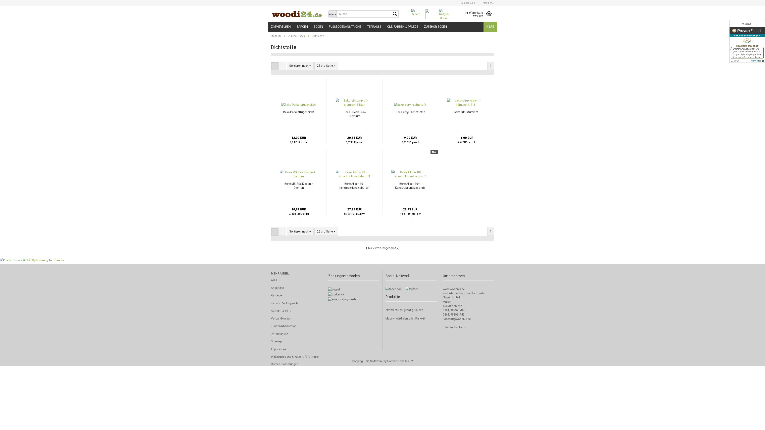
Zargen (302, 26)
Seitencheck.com (455, 327)
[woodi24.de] (296, 14)
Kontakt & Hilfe (281, 311)
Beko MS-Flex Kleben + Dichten (298, 185)
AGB (274, 280)
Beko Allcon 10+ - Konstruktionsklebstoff (410, 185)
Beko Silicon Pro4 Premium (355, 114)
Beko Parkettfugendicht (298, 112)
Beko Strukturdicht (466, 112)
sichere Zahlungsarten (285, 303)
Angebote (277, 288)
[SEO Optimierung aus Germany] (43, 260)
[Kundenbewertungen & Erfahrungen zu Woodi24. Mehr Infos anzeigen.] (747, 41)
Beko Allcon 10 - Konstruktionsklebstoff (354, 185)
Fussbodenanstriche (345, 26)
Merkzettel (488, 3)
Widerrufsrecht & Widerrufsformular (295, 357)
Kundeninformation (283, 326)
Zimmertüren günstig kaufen (404, 310)
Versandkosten (281, 318)
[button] (275, 66)
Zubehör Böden (435, 26)
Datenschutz (279, 334)
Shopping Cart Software (367, 361)
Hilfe (490, 26)
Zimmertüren (281, 26)
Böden (318, 26)
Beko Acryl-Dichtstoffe (410, 112)
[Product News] (11, 260)
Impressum (278, 349)
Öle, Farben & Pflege (402, 26)
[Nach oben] (754, 424)
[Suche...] (395, 14)
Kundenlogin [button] (467, 3)
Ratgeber (277, 295)
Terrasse (374, 26)
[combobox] (300, 66)
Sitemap (276, 341)
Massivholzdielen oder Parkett (405, 318)
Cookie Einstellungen (284, 364)
